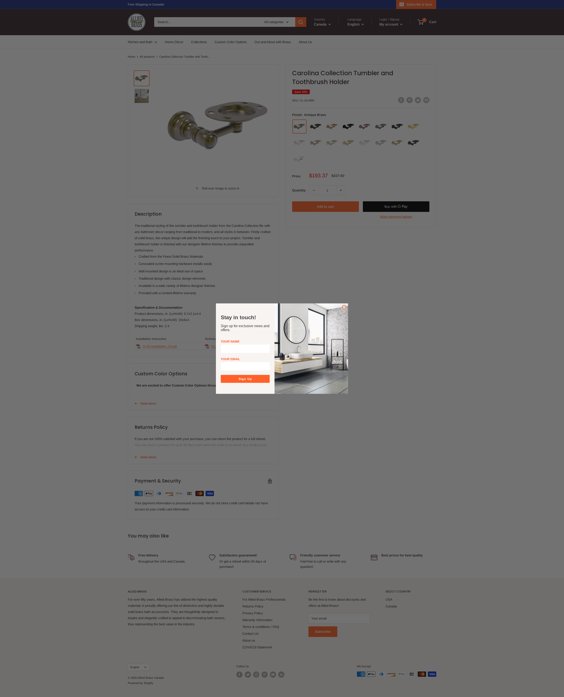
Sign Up (245, 379)
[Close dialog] (344, 307)
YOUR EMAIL (230, 359)
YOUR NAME (230, 341)
